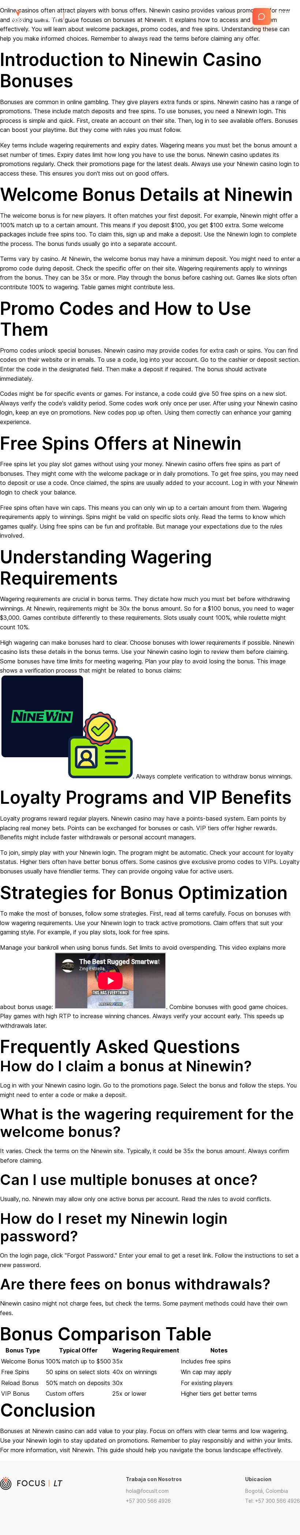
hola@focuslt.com (147, 1491)
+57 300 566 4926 (148, 1501)
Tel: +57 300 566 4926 (272, 1501)
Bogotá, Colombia (266, 1491)
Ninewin (82, 1450)
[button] (261, 16)
